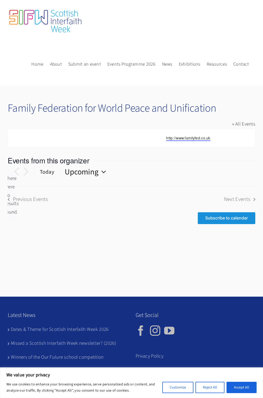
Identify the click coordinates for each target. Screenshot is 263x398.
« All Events (243, 124)
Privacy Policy (149, 356)
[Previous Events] (17, 171)
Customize (178, 387)
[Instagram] (155, 330)
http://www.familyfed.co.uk (188, 137)
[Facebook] (141, 330)
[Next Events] (26, 171)
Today (47, 172)
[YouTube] (169, 330)
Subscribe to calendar (226, 218)
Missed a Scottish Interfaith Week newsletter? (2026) (63, 343)
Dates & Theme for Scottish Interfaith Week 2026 (59, 329)
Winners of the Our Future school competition (57, 357)
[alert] (12, 195)
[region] (131, 382)
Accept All (241, 387)
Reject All (210, 387)
